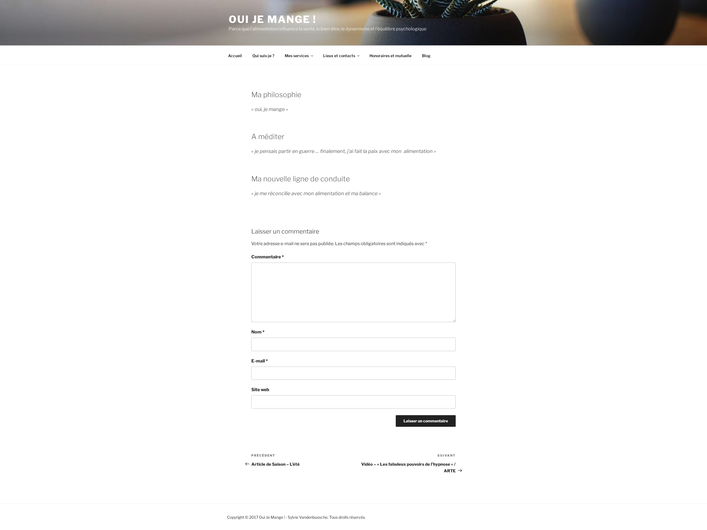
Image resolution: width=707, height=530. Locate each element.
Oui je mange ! (272, 19)
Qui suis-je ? (263, 55)
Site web (260, 389)
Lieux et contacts (339, 55)
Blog (426, 55)
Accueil (235, 55)
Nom (258, 332)
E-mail (259, 361)
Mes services (297, 55)
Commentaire (267, 256)
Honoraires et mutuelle (390, 55)
